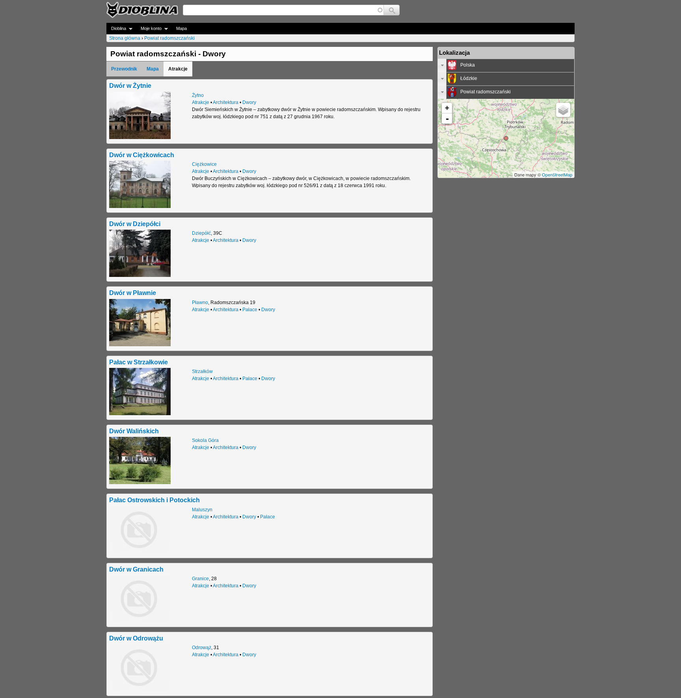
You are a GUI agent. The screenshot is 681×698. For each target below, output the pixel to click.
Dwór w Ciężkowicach (141, 154)
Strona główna (124, 38)
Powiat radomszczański (169, 38)
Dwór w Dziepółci (134, 223)
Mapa (181, 28)
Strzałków (202, 371)
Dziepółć (201, 233)
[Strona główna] (142, 10)
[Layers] (563, 110)
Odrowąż (201, 647)
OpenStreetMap (557, 174)
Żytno (198, 95)
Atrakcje (200, 102)
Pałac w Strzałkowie (138, 362)
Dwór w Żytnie (130, 85)
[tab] (506, 65)
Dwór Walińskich (134, 430)
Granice (200, 578)
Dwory (249, 102)
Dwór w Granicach (136, 569)
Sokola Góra (205, 440)
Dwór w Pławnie (132, 292)
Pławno (200, 302)
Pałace (249, 309)
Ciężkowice (204, 164)
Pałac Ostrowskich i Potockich (154, 499)
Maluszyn (202, 509)
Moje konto (149, 28)
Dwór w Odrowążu (136, 638)
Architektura (225, 102)
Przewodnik (124, 69)
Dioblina (116, 28)
